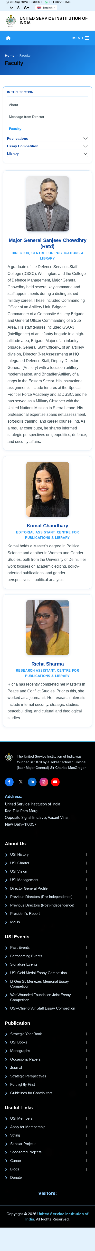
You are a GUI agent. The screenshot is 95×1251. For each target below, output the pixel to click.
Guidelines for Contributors (31, 1093)
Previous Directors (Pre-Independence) (41, 897)
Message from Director (26, 117)
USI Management (24, 880)
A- (11, 7)
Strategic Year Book (26, 1034)
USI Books (19, 1042)
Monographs (20, 1051)
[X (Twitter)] (20, 782)
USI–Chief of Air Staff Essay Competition (42, 1008)
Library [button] (13, 154)
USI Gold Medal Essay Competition (38, 973)
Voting (15, 1135)
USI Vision (18, 871)
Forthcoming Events (26, 956)
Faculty (15, 129)
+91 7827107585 (60, 2)
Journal (16, 1068)
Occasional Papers (25, 1059)
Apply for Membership (27, 1127)
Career (15, 1161)
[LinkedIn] (32, 782)
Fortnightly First (22, 1084)
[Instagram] (43, 782)
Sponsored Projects (26, 1152)
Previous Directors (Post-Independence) (42, 905)
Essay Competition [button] (22, 146)
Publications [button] (17, 138)
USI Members (21, 1118)
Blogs (14, 1169)
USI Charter (19, 863)
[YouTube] (55, 782)
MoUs (15, 922)
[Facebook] (9, 782)
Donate (16, 1177)
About (13, 105)
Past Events (20, 947)
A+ (26, 7)
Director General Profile (29, 888)
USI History (19, 854)
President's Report (25, 914)
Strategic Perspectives (28, 1076)
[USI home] (9, 757)
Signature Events (24, 964)
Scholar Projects (23, 1144)
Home (9, 55)
